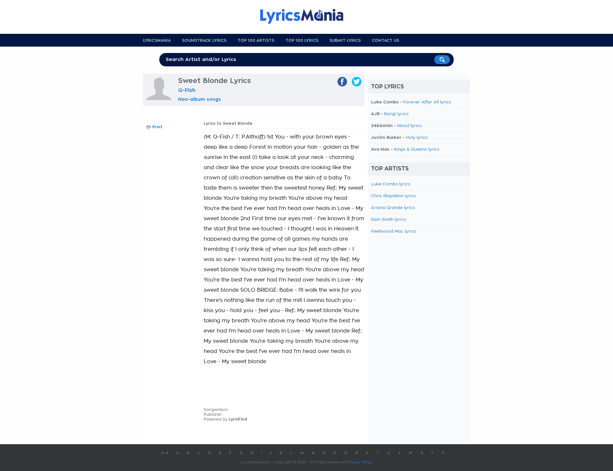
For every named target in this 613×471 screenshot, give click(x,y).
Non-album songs (199, 99)
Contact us (385, 40)
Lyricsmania (157, 40)
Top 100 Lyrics (301, 40)
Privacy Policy (359, 462)
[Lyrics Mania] (306, 16)
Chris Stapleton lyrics (393, 196)
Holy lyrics (417, 138)
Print (157, 127)
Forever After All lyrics (427, 102)
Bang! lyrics (396, 114)
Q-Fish (186, 90)
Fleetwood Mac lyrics (393, 231)
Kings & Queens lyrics (416, 149)
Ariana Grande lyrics (393, 208)
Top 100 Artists (256, 40)
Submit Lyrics (345, 40)
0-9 (164, 453)
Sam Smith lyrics (388, 220)
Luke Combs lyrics (390, 184)
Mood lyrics (409, 126)
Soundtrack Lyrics (204, 40)
